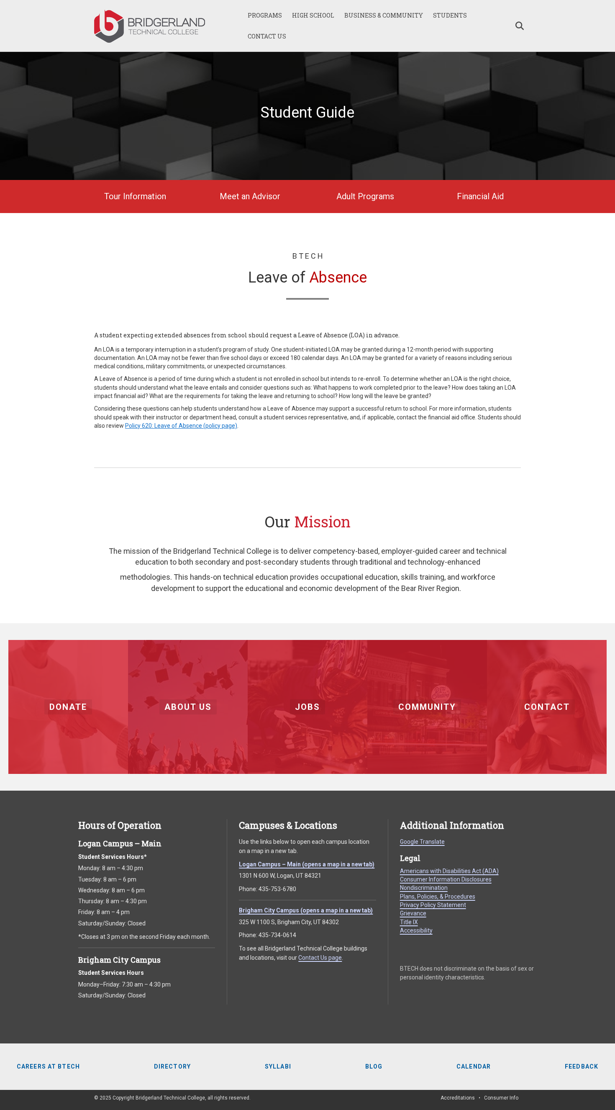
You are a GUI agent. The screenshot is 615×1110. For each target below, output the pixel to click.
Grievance (413, 913)
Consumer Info (501, 1098)
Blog (373, 1066)
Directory (172, 1066)
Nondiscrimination (424, 887)
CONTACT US (267, 36)
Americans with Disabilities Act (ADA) (449, 871)
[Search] (515, 26)
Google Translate (422, 841)
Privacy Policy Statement (433, 905)
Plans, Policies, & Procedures (437, 896)
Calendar (473, 1066)
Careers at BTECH (48, 1066)
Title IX (409, 922)
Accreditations (458, 1098)
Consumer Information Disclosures (446, 879)
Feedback (581, 1066)
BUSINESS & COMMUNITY (383, 15)
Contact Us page (320, 957)
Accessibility (416, 930)
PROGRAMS (265, 15)
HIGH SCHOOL (313, 15)
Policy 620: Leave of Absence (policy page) (181, 425)
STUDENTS (450, 15)
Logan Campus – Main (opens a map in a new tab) (306, 864)
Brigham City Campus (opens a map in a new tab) (306, 910)
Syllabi (278, 1066)
